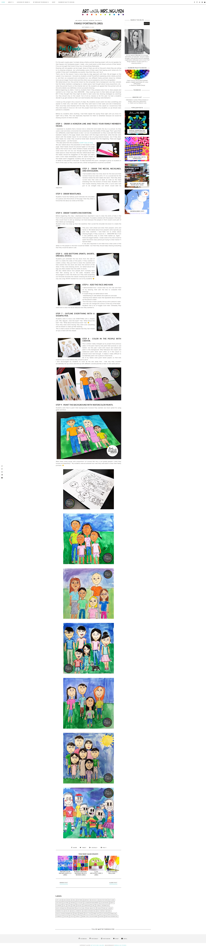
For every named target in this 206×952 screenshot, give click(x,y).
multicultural (80, 908)
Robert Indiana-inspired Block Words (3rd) (80, 873)
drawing (91, 20)
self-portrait (101, 910)
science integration (89, 910)
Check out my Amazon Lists (138, 103)
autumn (66, 902)
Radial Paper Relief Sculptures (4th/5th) (137, 131)
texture (66, 916)
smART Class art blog (86, 142)
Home (3, 2)
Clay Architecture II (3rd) (96, 873)
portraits (98, 20)
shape (109, 910)
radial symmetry (76, 910)
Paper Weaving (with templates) (137, 157)
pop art (67, 910)
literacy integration (102, 905)
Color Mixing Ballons (111, 872)
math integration (61, 908)
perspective (59, 910)
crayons (85, 20)
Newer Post (64, 882)
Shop (53, 2)
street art (96, 913)
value (72, 916)
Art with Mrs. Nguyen (97, 945)
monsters (71, 908)
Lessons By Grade (23, 2)
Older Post (113, 882)
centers (72, 902)
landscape (87, 905)
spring (81, 913)
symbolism (113, 913)
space (76, 913)
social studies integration (64, 913)
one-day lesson (107, 908)
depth (112, 902)
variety (78, 916)
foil (64, 905)
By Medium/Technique (40, 2)
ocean (99, 908)
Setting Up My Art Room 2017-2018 (137, 184)
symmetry (59, 916)
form (73, 905)
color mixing (105, 902)
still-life (88, 913)
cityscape (80, 902)
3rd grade (78, 20)
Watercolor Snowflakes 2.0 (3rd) (65, 873)
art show (59, 902)
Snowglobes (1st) (137, 211)
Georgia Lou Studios (120, 945)
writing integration (111, 916)
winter (101, 916)
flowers (58, 905)
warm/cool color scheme (90, 916)
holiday (79, 905)
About (10, 2)
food (69, 905)
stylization (104, 913)
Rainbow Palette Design (66, 2)
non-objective (91, 908)
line (93, 905)
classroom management (92, 902)
